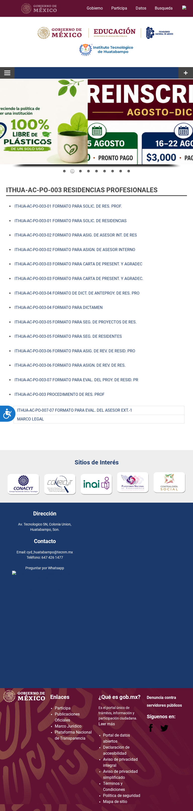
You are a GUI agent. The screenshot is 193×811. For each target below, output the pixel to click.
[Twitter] (164, 730)
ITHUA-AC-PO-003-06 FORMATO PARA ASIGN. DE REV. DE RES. (70, 365)
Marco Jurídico (68, 726)
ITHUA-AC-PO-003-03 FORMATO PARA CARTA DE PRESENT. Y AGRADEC (78, 264)
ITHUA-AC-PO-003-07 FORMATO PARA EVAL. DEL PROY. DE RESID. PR (76, 379)
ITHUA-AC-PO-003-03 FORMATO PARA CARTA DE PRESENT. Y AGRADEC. (79, 278)
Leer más (107, 724)
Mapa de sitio (115, 801)
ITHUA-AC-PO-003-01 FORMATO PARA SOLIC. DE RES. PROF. (68, 206)
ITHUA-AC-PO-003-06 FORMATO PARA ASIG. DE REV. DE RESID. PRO (75, 351)
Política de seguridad (121, 795)
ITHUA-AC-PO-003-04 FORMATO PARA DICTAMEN (58, 307)
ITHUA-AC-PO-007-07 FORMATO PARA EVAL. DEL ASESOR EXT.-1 (74, 410)
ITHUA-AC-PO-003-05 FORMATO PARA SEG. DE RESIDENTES (68, 336)
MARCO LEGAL (30, 419)
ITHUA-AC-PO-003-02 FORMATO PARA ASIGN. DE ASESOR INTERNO (75, 249)
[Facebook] (151, 730)
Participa (119, 8)
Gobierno (95, 8)
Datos (141, 8)
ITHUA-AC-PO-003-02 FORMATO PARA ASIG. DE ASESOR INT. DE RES (75, 235)
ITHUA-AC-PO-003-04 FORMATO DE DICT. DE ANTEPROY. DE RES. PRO (76, 293)
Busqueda (164, 8)
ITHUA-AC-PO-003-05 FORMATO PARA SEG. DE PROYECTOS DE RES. (76, 322)
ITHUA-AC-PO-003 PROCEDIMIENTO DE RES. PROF (60, 394)
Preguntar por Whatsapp (44, 589)
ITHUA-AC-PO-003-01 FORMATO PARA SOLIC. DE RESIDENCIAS (71, 220)
